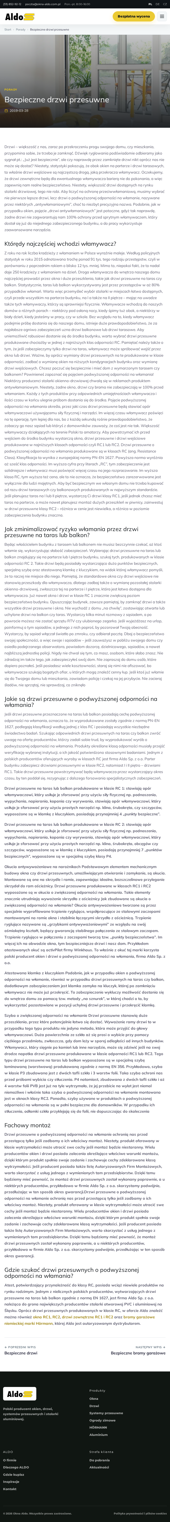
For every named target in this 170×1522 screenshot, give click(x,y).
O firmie (9, 1460)
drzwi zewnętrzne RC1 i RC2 (87, 1317)
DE (158, 4)
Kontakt (9, 1489)
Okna (93, 1399)
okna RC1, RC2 (46, 1317)
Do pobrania (99, 1460)
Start (7, 29)
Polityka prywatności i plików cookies (140, 1513)
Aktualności (99, 1467)
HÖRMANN (98, 1427)
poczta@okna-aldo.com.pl (42, 4)
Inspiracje (11, 1482)
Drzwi (94, 1406)
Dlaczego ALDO (16, 1467)
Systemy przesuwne (106, 1413)
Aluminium (98, 1435)
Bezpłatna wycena (134, 16)
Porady (20, 29)
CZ (165, 4)
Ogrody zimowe (102, 1420)
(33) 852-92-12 (12, 4)
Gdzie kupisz (13, 1475)
